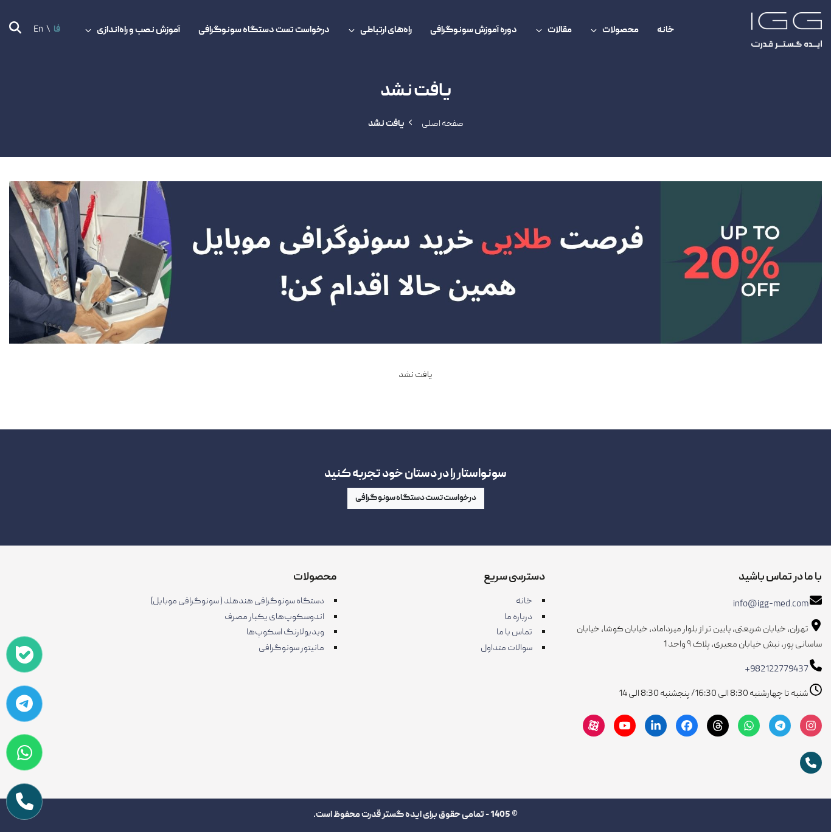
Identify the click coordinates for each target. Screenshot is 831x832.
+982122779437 (776, 669)
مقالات (560, 30)
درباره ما (518, 617)
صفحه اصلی (443, 124)
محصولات (620, 30)
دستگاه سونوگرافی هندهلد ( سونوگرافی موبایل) (237, 601)
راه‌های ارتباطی (386, 30)
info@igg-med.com (770, 604)
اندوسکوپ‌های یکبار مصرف (274, 617)
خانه (665, 30)
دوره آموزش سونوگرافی (473, 30)
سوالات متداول (506, 648)
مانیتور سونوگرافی (291, 648)
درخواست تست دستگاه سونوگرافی (264, 30)
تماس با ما (514, 632)
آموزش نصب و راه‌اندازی (138, 30)
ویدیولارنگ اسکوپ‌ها (285, 632)
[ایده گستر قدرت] (786, 30)
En (38, 29)
